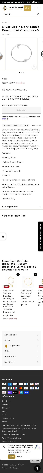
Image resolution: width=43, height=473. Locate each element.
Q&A (4, 415)
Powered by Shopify (10, 468)
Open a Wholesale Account (13, 434)
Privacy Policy (8, 418)
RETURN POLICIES (20, 99)
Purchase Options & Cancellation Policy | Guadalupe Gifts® (19, 430)
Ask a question (10, 206)
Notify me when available (40, 236)
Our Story (6, 401)
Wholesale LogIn (9, 441)
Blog (4, 411)
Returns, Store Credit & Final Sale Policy (19, 425)
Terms (4, 422)
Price (4, 79)
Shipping (5, 105)
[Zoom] (34, 67)
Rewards (5, 404)
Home (4, 22)
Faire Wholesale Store (11, 438)
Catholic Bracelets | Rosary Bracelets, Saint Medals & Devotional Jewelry (19, 265)
